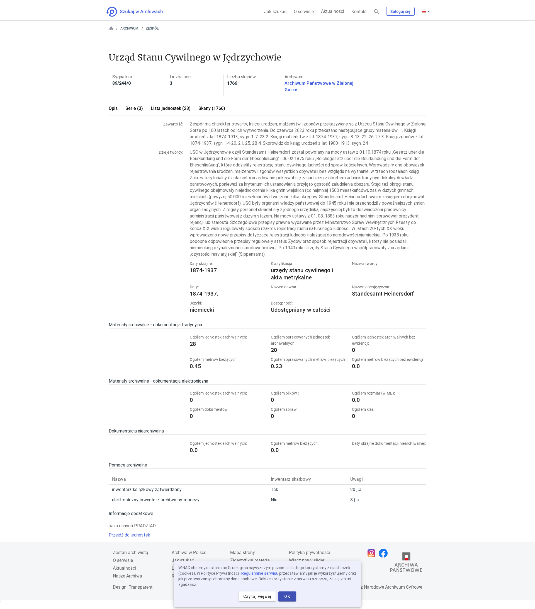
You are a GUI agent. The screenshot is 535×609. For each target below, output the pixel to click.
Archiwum (129, 28)
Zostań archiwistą (130, 552)
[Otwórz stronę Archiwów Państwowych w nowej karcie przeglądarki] (406, 563)
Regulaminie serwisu (259, 573)
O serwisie (304, 11)
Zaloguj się (400, 11)
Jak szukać (275, 11)
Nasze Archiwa (127, 576)
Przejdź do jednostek (129, 535)
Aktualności (332, 11)
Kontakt (359, 11)
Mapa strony (242, 552)
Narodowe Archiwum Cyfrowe (393, 587)
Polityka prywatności (309, 552)
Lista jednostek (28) (171, 108)
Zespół (152, 28)
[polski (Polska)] (426, 11)
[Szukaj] (376, 11)
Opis (113, 108)
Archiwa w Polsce (189, 552)
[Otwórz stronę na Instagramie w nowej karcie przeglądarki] (373, 553)
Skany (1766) (211, 108)
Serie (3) (134, 108)
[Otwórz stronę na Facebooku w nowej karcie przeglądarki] (384, 553)
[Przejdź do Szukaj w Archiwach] (139, 11)
